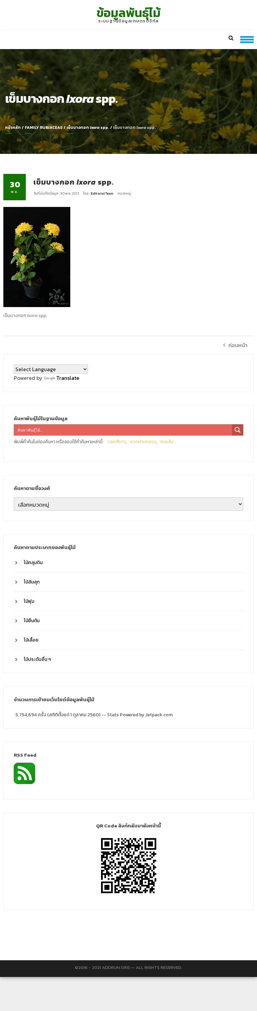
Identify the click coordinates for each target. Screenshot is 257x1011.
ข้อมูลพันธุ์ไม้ (129, 13)
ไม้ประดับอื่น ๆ (37, 659)
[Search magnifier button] (237, 430)
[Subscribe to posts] (24, 773)
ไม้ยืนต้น (31, 620)
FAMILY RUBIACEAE (44, 127)
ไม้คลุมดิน (33, 562)
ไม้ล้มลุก (31, 581)
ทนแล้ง (166, 441)
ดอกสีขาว (117, 441)
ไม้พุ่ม (29, 601)
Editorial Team (102, 193)
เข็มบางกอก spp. (88, 127)
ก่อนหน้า (237, 345)
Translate (67, 378)
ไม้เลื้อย (31, 640)
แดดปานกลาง (143, 441)
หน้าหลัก (13, 127)
